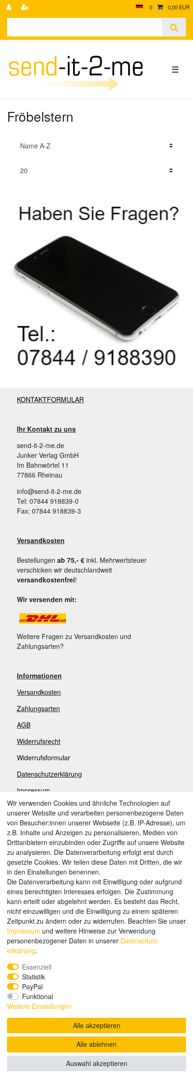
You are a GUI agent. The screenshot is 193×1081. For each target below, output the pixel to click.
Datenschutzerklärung (49, 774)
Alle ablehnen (96, 1044)
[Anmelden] (9, 7)
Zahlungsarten (38, 708)
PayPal (32, 986)
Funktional (37, 996)
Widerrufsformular (43, 757)
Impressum (33, 790)
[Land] (139, 7)
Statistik (33, 976)
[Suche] (174, 27)
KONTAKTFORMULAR (50, 399)
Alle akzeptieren (96, 1025)
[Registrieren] (26, 7)
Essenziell (37, 966)
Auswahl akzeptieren (96, 1063)
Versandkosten (39, 692)
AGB (23, 724)
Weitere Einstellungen (39, 1006)
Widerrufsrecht (38, 741)
